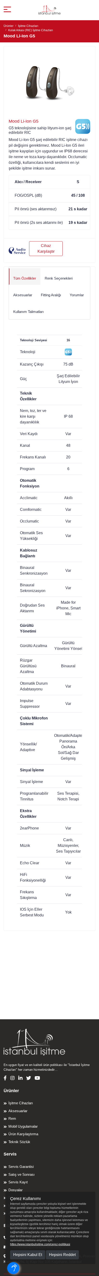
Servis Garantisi (21, 1167)
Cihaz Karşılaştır (46, 248)
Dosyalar (15, 1190)
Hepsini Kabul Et (27, 1255)
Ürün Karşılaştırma (23, 1134)
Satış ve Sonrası (21, 1174)
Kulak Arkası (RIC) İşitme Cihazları (30, 30)
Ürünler (8, 26)
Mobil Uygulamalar (23, 1126)
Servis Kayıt (18, 1182)
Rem (12, 1118)
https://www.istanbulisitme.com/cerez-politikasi (40, 1244)
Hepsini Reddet (62, 1255)
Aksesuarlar (17, 1111)
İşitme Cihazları (28, 26)
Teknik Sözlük (19, 1142)
